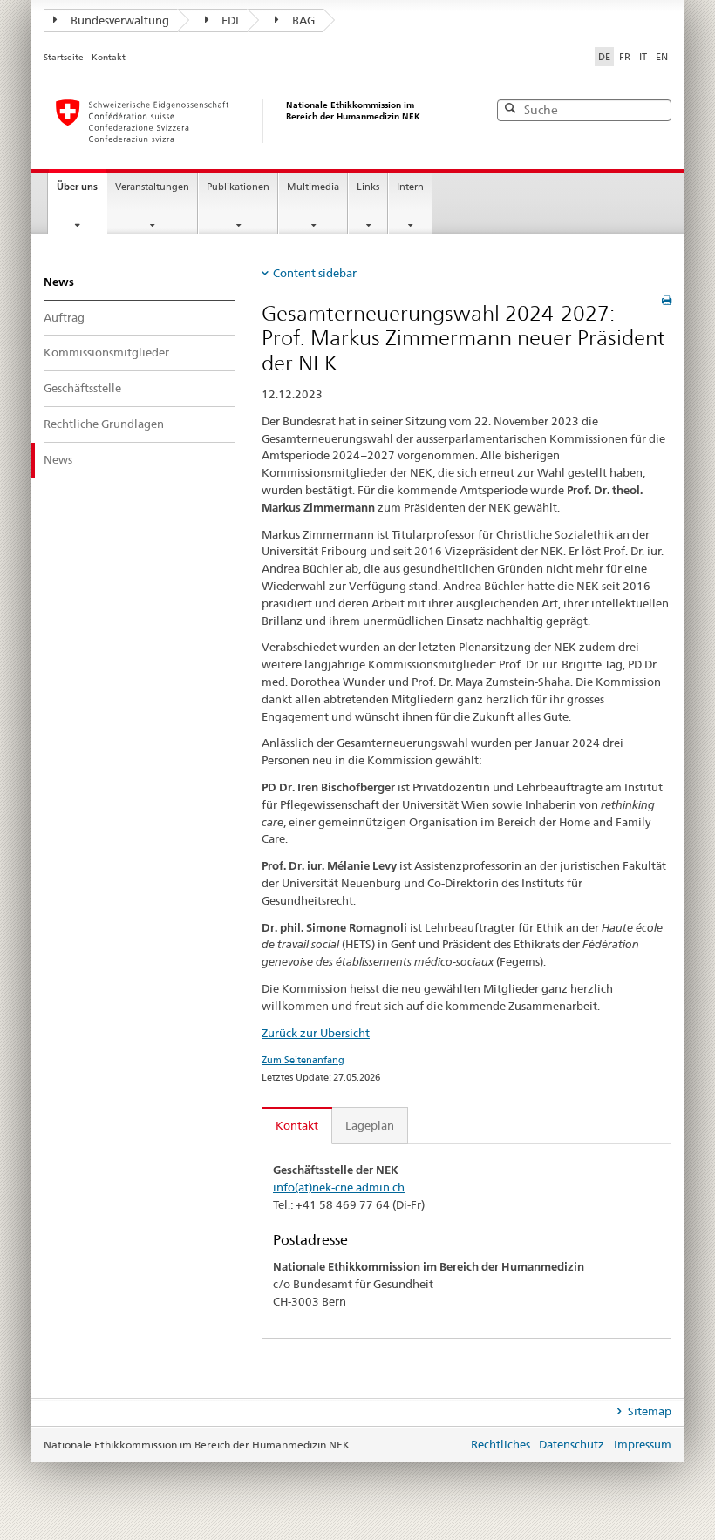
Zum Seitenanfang (303, 1060)
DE (604, 57)
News (59, 281)
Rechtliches (500, 1444)
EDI (230, 20)
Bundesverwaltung (120, 20)
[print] (666, 300)
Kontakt (109, 57)
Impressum (642, 1444)
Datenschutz (571, 1444)
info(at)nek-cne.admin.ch (339, 1187)
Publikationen (238, 187)
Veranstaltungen (152, 187)
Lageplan (369, 1125)
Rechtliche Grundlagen (104, 424)
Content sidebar (315, 273)
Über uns (77, 187)
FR (624, 57)
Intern (410, 187)
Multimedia (313, 187)
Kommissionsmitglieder (106, 352)
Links (368, 187)
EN (662, 57)
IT (643, 57)
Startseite (64, 57)
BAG (303, 20)
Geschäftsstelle (82, 388)
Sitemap (648, 1411)
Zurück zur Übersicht (316, 1033)
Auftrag (64, 317)
